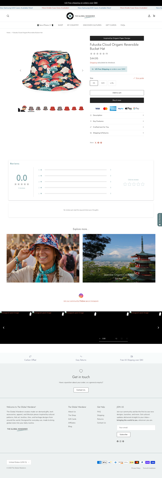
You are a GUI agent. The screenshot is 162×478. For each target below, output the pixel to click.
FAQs (123, 25)
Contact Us (101, 423)
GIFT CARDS (111, 25)
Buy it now (117, 100)
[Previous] (3, 327)
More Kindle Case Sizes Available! (41, 8)
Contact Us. (81, 390)
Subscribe (124, 434)
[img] (97, 53)
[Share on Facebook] (98, 143)
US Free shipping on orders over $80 (81, 3)
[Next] (158, 327)
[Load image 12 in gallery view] (51, 69)
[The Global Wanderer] (81, 16)
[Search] (8, 16)
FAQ (99, 411)
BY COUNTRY (73, 25)
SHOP (60, 25)
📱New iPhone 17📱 (45, 25)
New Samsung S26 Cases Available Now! (80, 8)
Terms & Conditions (149, 468)
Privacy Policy (135, 468)
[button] (75, 169)
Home (8, 33)
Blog (70, 426)
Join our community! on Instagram (81, 301)
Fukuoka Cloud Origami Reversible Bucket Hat (28, 33)
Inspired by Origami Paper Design (117, 38)
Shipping (93, 62)
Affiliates (71, 423)
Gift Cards (72, 419)
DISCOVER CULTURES (92, 25)
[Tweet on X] (95, 143)
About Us (72, 411)
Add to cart (117, 93)
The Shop (72, 415)
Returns (100, 419)
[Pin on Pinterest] (101, 143)
